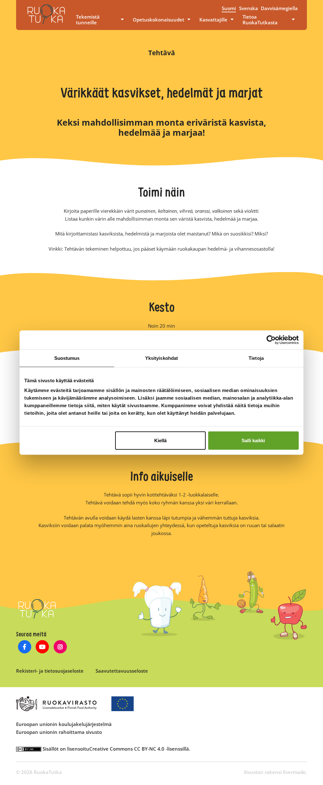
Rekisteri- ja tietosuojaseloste (50, 671)
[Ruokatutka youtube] (42, 647)
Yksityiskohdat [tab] (161, 357)
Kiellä (160, 440)
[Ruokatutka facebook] (24, 647)
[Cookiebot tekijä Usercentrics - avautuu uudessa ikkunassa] (271, 339)
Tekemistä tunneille (88, 20)
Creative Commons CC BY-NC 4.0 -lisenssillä (139, 749)
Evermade (294, 772)
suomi (229, 8)
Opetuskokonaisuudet (158, 19)
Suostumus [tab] (67, 357)
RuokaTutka (46, 14)
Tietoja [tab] (256, 357)
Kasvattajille (213, 19)
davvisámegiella (279, 8)
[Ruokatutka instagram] (60, 647)
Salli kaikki (253, 440)
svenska (248, 8)
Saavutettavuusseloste (122, 671)
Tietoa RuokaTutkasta (260, 20)
